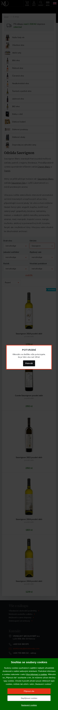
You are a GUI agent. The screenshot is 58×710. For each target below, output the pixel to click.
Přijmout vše (29, 691)
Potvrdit (29, 363)
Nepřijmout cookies (29, 698)
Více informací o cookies (36, 674)
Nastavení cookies (29, 705)
